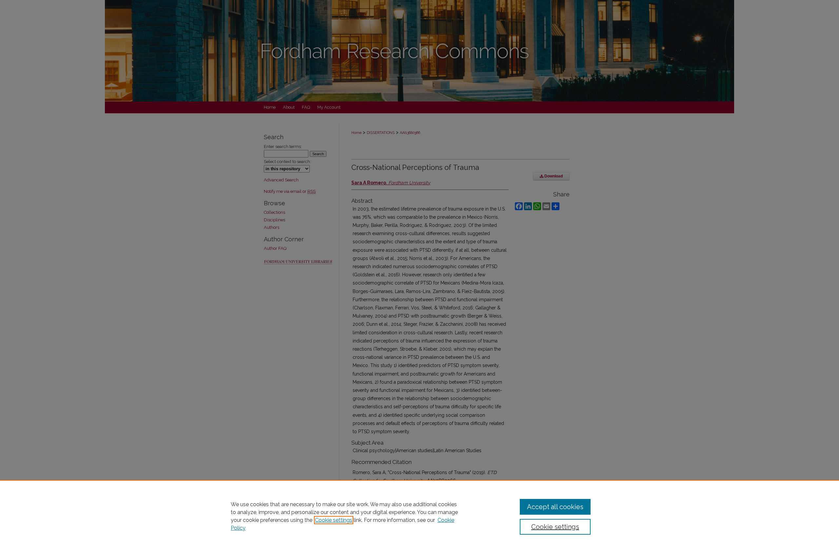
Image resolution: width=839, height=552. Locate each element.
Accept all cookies (555, 507)
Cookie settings (333, 520)
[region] (419, 516)
